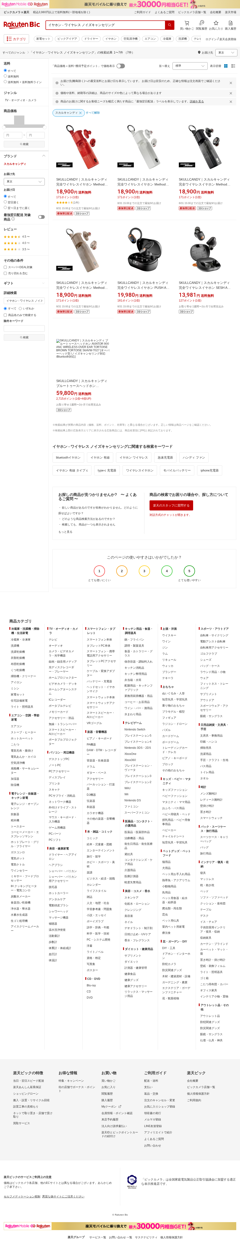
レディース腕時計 (211, 799)
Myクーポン (108, 1106)
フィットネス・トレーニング (214, 686)
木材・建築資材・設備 (176, 976)
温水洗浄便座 (57, 929)
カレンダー (94, 884)
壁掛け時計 (207, 805)
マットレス (207, 879)
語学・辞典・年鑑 (98, 927)
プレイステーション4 (137, 741)
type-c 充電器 (107, 470)
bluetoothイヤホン (68, 457)
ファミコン (131, 806)
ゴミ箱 (204, 978)
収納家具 (205, 937)
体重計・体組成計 (60, 948)
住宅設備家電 (19, 700)
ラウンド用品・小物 (212, 672)
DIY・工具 (168, 948)
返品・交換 (151, 1093)
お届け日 (9, 189)
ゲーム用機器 (57, 827)
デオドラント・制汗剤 (138, 928)
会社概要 (215, 12)
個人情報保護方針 (198, 1093)
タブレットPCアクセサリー (101, 663)
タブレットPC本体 (98, 645)
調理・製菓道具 (134, 645)
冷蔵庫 (167, 38)
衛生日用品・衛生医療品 (138, 846)
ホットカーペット (22, 738)
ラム (165, 653)
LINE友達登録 (153, 1126)
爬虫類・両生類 (172, 908)
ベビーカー (169, 830)
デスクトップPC (59, 759)
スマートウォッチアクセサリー (101, 705)
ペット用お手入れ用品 (176, 874)
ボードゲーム (170, 742)
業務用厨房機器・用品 (138, 696)
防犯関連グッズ (210, 1022)
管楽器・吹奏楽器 (98, 760)
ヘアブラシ (56, 865)
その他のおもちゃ (173, 770)
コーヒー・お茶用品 (137, 702)
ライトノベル (95, 952)
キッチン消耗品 (134, 667)
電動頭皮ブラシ (58, 905)
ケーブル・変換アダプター (101, 673)
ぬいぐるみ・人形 (173, 693)
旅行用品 (205, 853)
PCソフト (55, 840)
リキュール (169, 659)
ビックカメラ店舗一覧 (192, 12)
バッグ (204, 847)
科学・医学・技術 (98, 933)
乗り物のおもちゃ (173, 705)
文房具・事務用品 (211, 735)
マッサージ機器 (58, 917)
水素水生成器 (19, 914)
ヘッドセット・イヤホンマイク (101, 689)
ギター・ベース (96, 772)
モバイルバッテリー (177, 470)
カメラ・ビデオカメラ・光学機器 (61, 653)
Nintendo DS (132, 800)
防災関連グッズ (172, 970)
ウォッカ (167, 666)
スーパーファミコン (137, 812)
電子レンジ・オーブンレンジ (25, 806)
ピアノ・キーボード (99, 738)
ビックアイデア (67, 38)
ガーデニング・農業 (175, 982)
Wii (126, 794)
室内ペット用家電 (173, 926)
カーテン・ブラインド (214, 944)
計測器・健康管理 (135, 967)
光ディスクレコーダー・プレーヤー (61, 669)
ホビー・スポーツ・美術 (101, 864)
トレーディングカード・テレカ (175, 750)
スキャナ (54, 789)
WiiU (127, 788)
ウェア (204, 678)
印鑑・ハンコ (208, 741)
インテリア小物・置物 (214, 996)
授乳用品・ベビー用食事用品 (176, 822)
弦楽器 (91, 801)
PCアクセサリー (59, 771)
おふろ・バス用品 (173, 808)
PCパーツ (55, 833)
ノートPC (55, 765)
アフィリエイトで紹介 (158, 1132)
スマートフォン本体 (99, 639)
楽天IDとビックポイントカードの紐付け (119, 1134)
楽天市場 (230, 12)
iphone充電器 (210, 470)
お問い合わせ (152, 1145)
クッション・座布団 (212, 903)
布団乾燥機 (18, 664)
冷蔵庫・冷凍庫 (20, 639)
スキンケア (131, 897)
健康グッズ (131, 980)
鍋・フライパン (134, 639)
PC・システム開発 (98, 939)
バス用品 (205, 766)
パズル (166, 730)
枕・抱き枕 (207, 885)
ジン (165, 647)
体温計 (53, 960)
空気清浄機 (131, 38)
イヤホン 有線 (100, 457)
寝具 (203, 873)
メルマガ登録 (152, 1119)
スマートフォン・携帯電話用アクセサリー (101, 653)
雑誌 (89, 897)
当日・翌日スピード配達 (28, 1080)
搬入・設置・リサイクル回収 (31, 1100)
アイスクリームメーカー (25, 928)
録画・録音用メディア (63, 661)
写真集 (91, 964)
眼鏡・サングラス (211, 716)
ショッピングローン (25, 1093)
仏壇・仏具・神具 (211, 1040)
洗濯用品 (205, 754)
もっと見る (65, 531)
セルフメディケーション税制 (22, 1196)
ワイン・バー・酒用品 (138, 708)
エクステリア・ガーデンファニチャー (176, 990)
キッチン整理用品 (135, 674)
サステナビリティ (146, 1237)
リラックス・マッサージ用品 (138, 994)
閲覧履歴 (107, 1093)
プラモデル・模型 (173, 711)
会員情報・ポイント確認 (116, 1113)
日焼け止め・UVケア (137, 934)
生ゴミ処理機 (19, 921)
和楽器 (91, 807)
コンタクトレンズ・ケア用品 (138, 862)
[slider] (4, 127)
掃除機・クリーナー (23, 676)
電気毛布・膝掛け (22, 750)
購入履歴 (107, 1100)
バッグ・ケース (210, 666)
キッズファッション (175, 789)
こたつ (15, 744)
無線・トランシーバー (63, 724)
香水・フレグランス (137, 940)
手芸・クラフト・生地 (214, 760)
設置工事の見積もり (25, 1106)
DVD (90, 997)
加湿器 (15, 778)
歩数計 (53, 942)
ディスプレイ (57, 777)
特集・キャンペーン (71, 1080)
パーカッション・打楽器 (101, 786)
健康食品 (130, 974)
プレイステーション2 (137, 782)
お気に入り (108, 1087)
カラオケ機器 (95, 813)
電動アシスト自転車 (212, 641)
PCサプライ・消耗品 (62, 795)
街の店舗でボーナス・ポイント (77, 1089)
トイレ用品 (207, 772)
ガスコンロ (18, 852)
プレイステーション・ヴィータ (138, 768)
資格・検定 (94, 958)
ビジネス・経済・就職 (101, 878)
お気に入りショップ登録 (159, 1106)
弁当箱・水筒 (132, 680)
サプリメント (132, 955)
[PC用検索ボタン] (169, 25)
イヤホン (110, 38)
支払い (148, 1087)
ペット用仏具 (170, 920)
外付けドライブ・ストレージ (63, 809)
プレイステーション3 (137, 776)
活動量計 (54, 936)
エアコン (150, 38)
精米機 (15, 820)
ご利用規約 (194, 1100)
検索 (26, 144)
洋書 (89, 945)
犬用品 (166, 868)
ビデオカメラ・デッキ (63, 683)
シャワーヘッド (58, 911)
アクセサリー (95, 778)
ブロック (167, 764)
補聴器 (53, 923)
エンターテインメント (101, 850)
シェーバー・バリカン (63, 871)
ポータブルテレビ (60, 705)
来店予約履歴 (109, 1119)
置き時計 (205, 812)
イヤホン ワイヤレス (134, 457)
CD (89, 991)
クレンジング (132, 909)
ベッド (204, 891)
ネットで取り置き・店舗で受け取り (32, 1115)
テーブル (205, 909)
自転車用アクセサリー (214, 647)
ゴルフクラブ (208, 653)
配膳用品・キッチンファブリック (138, 687)
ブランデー (169, 672)
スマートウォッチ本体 (101, 697)
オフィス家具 (208, 990)
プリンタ (54, 783)
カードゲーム (170, 736)
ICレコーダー (57, 699)
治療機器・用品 (134, 838)
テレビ (198, 38)
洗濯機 (182, 38)
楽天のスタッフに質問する (171, 505)
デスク (204, 915)
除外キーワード (13, 321)
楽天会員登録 (227, 39)
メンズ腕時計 (208, 793)
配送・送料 (151, 1080)
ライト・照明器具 (22, 706)
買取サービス (21, 1123)
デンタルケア (57, 899)
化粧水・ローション (137, 903)
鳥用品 (166, 892)
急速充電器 (165, 457)
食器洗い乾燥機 (20, 902)
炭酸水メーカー (20, 896)
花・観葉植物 (170, 998)
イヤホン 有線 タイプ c (72, 470)
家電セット (43, 38)
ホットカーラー (58, 893)
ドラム (91, 766)
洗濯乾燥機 (18, 651)
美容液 (128, 916)
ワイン (166, 641)
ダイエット (131, 961)
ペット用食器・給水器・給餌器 (175, 900)
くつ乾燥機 (18, 670)
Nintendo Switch (134, 729)
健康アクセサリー (135, 986)
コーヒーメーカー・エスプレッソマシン (25, 834)
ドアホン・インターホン (176, 956)
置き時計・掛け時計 (212, 959)
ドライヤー (91, 38)
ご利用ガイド (142, 12)
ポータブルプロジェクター (63, 741)
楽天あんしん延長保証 (27, 1087)
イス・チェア (208, 921)
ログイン (211, 39)
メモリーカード (58, 712)
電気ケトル (18, 864)
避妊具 (128, 854)
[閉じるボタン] (231, 83)
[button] (9, 121)
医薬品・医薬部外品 (137, 832)
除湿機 (15, 785)
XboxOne (130, 754)
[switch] (41, 217)
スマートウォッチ (211, 818)
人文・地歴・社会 (98, 903)
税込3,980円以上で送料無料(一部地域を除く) (61, 12)
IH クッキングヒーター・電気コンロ (24, 888)
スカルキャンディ (15, 164)
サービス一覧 (97, 1237)
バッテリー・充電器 (99, 681)
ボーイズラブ (95, 921)
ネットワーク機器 (60, 801)
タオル (204, 778)
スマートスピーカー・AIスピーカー (63, 732)
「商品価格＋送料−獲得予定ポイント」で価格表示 (83, 66)
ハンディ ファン (194, 457)
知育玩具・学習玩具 (175, 699)
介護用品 (130, 870)
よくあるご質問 (164, 12)
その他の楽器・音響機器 (101, 821)
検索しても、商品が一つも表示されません (88, 524)
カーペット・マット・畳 (214, 951)
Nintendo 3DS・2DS (137, 747)
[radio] (5, 70)
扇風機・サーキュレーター (25, 770)
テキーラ (167, 678)
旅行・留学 (94, 856)
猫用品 (166, 862)
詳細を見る (197, 101)
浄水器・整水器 (20, 908)
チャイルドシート (173, 836)
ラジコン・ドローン (175, 724)
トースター (18, 826)
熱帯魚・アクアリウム (176, 880)
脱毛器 (53, 887)
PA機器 (91, 744)
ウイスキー (169, 635)
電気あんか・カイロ (23, 756)
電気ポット (18, 858)
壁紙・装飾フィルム (212, 966)
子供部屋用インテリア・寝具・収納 (212, 929)
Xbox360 (130, 760)
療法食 (166, 932)
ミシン (15, 688)
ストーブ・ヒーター (23, 732)
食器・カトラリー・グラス (138, 653)
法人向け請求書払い (114, 1126)
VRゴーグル (94, 723)
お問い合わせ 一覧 (120, 1237)
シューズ (205, 659)
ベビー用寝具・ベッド (176, 814)
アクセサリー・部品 (61, 718)
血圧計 (53, 954)
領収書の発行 (152, 1113)
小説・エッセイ (96, 915)
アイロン (16, 682)
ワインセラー (19, 870)
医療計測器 (131, 876)
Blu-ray (91, 985)
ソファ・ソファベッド (214, 897)
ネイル (128, 922)
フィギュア (169, 717)
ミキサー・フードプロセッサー (25, 878)
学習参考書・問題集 (99, 909)
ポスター (92, 970)
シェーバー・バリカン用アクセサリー (63, 879)
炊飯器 (15, 814)
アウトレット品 (210, 1016)
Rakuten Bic (22, 25)
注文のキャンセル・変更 (159, 1100)
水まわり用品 (132, 714)
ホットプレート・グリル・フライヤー (25, 844)
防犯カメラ (169, 964)
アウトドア (207, 700)
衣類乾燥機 (18, 658)
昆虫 (165, 914)
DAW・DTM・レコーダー (101, 752)
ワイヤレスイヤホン (140, 470)
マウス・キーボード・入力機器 (63, 819)
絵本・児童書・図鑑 (99, 844)
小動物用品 (169, 886)
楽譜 (89, 872)
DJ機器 (91, 794)
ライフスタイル (96, 890)
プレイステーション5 (137, 735)
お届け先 (9, 174)
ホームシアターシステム (63, 691)
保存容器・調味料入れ (138, 661)
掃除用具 (205, 747)
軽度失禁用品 (132, 882)
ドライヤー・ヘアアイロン (63, 857)
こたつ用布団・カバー (214, 984)
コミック (92, 838)
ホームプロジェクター (63, 677)
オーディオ (56, 645)
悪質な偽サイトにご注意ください (63, 1196)
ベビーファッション (175, 796)
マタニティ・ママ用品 (176, 802)
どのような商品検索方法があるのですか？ (88, 519)
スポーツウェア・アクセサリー (214, 708)
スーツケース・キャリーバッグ (214, 839)
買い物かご (108, 1080)
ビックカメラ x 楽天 (16, 12)
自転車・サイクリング (214, 635)
